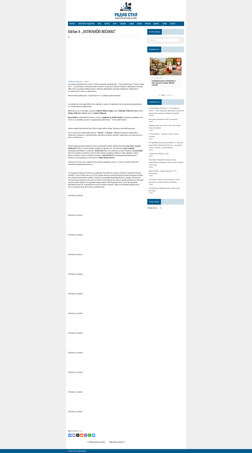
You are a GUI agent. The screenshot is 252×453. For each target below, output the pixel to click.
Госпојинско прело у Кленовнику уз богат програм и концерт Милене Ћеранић (164, 83)
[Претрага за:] (164, 40)
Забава (131, 23)
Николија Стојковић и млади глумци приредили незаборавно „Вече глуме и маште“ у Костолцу (166, 162)
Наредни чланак (116, 442)
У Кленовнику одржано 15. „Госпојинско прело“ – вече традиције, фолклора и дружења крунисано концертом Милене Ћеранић (166, 110)
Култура (107, 23)
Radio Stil (78, 81)
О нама (164, 23)
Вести (99, 23)
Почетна (72, 23)
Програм (148, 23)
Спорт (115, 23)
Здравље (123, 23)
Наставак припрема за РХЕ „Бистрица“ (163, 119)
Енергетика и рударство (86, 23)
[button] (159, 95)
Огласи (139, 23)
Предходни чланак (97, 442)
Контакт (173, 23)
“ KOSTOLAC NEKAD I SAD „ (159, 154)
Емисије (156, 23)
